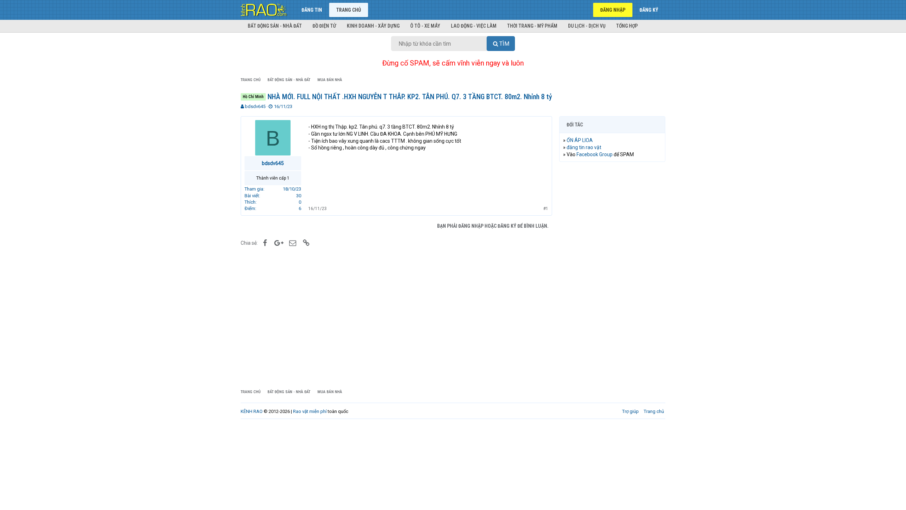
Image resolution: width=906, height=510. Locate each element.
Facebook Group (595, 154)
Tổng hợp (627, 26)
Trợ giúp (630, 411)
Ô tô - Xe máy (425, 26)
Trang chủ (348, 10)
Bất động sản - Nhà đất (275, 26)
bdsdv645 (255, 106)
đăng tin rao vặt (584, 147)
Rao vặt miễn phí (310, 411)
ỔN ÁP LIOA (580, 140)
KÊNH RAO (252, 411)
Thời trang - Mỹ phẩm (532, 26)
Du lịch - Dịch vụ (587, 26)
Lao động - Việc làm (474, 26)
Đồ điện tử (324, 26)
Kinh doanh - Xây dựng (373, 26)
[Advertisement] (612, 275)
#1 (545, 208)
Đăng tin (312, 10)
